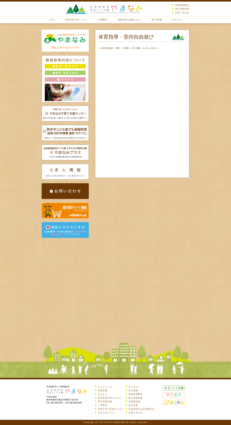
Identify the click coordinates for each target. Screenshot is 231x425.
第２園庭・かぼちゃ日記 (143, 48)
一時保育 (102, 405)
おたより (102, 394)
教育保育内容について (110, 398)
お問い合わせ (182, 12)
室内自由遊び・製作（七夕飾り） (117, 48)
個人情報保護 (182, 9)
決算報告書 (134, 401)
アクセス (133, 386)
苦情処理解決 (182, 5)
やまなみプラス (106, 412)
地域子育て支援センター (111, 409)
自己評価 (133, 405)
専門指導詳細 (105, 401)
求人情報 (133, 390)
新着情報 (102, 390)
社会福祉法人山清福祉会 (142, 409)
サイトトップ (105, 386)
